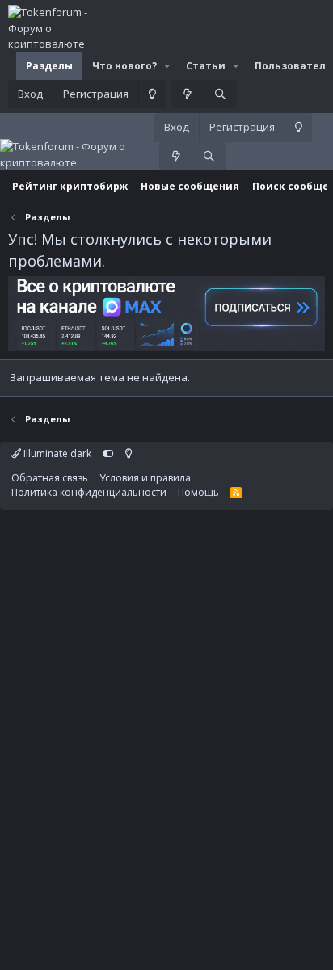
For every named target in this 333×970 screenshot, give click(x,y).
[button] (167, 66)
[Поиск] (220, 94)
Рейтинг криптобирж (70, 186)
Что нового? (124, 66)
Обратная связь (49, 478)
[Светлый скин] (152, 94)
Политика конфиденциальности (88, 492)
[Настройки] (108, 453)
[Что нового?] (187, 94)
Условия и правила (145, 478)
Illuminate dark (56, 453)
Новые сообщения (190, 186)
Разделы (49, 66)
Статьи (206, 66)
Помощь (198, 492)
